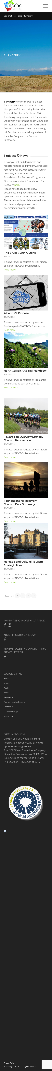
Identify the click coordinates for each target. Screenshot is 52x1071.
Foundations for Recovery (15, 702)
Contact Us (8, 706)
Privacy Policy (9, 1063)
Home (19, 16)
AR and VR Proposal (16, 313)
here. (17, 185)
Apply (6, 688)
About (6, 683)
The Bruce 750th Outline (20, 252)
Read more (10, 269)
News (6, 692)
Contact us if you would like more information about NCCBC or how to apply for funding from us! (23, 742)
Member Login (12, 711)
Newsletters (9, 697)
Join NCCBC (8, 716)
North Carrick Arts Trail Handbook (25, 370)
